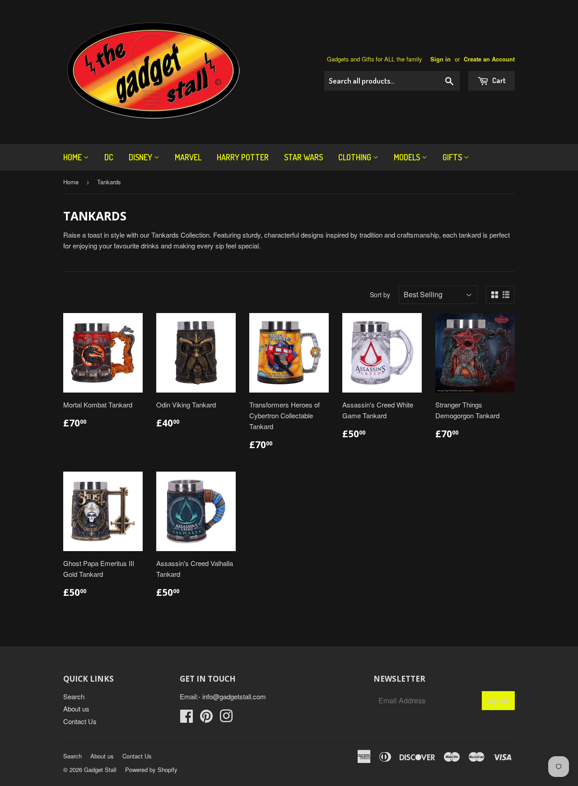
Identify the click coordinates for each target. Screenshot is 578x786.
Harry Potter (243, 157)
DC (108, 157)
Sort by (380, 294)
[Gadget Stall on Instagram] (226, 718)
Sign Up (498, 701)
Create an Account (489, 59)
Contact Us (80, 721)
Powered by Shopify (151, 769)
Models (408, 157)
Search (73, 696)
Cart (498, 80)
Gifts (453, 157)
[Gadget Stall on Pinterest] (206, 718)
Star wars (303, 157)
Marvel (188, 157)
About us (76, 708)
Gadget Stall (100, 769)
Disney (141, 157)
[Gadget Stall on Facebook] (186, 718)
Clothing (355, 157)
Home (73, 157)
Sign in (440, 59)
